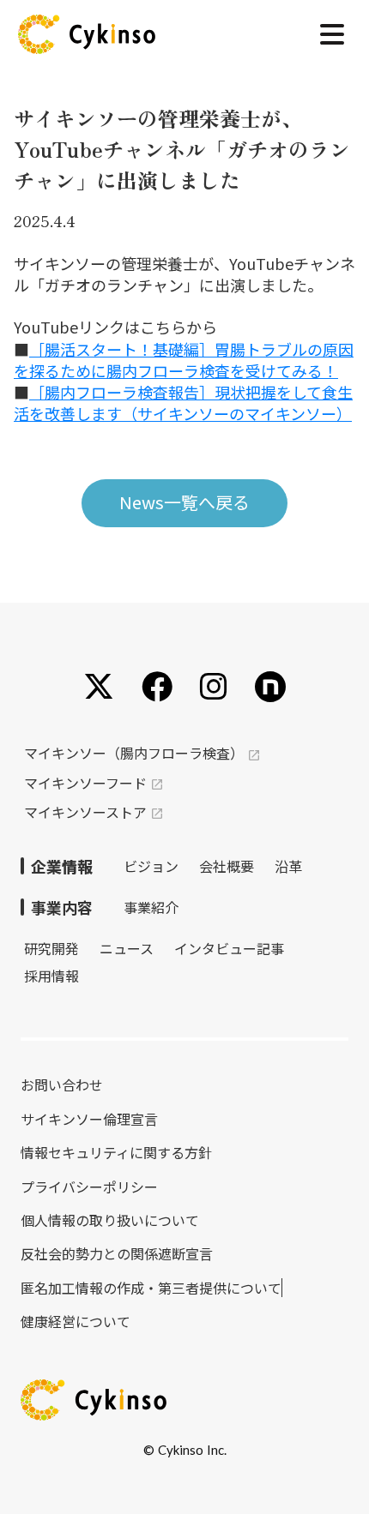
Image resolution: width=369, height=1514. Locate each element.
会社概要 (226, 866)
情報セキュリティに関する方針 (116, 1152)
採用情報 (51, 975)
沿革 (288, 866)
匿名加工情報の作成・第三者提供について (151, 1287)
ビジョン (151, 866)
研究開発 (51, 948)
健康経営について (75, 1321)
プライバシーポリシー (89, 1186)
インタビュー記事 (229, 948)
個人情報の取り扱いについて (110, 1220)
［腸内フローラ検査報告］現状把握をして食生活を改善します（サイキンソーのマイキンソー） (183, 402)
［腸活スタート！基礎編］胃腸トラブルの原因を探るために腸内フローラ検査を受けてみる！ (184, 360)
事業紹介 (151, 907)
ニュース (127, 948)
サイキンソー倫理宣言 (89, 1118)
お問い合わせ (62, 1084)
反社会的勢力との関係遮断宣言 (117, 1253)
